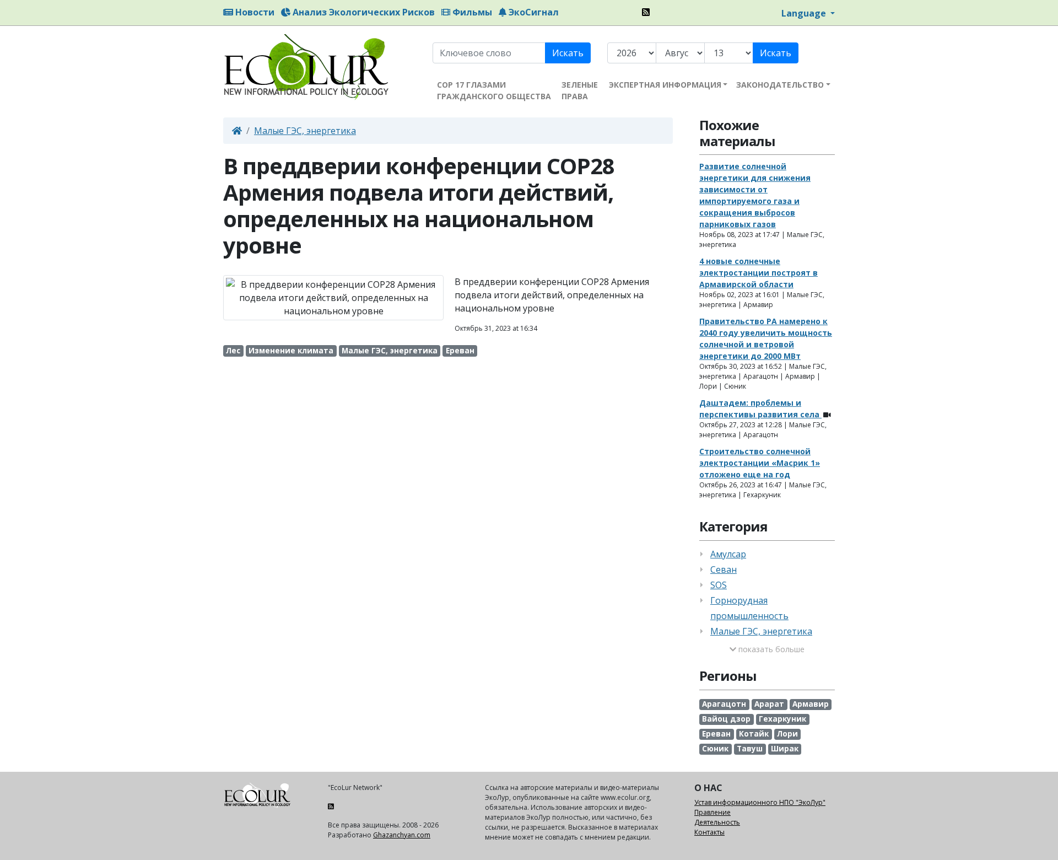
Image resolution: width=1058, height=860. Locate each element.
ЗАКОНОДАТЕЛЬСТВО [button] (780, 84)
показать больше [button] (770, 649)
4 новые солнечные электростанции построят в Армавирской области (758, 272)
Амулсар (728, 554)
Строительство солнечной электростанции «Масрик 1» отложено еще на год (759, 463)
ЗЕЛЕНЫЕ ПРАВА (580, 90)
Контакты (709, 832)
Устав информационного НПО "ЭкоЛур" (759, 802)
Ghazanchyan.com (401, 835)
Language (804, 13)
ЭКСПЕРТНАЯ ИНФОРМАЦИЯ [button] (665, 84)
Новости (253, 12)
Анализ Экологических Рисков (362, 12)
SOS (718, 585)
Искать (568, 53)
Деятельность (717, 822)
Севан (723, 569)
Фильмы (471, 12)
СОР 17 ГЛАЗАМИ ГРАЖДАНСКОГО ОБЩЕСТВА (494, 90)
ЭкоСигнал (532, 12)
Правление (712, 812)
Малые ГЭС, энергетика (305, 131)
